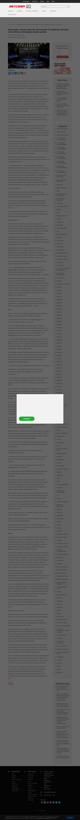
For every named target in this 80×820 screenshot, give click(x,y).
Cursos (44, 11)
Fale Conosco (12, 14)
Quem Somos (26, 1)
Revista (42, 1)
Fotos (48, 1)
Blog (53, 1)
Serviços (10, 11)
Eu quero (27, 419)
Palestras (53, 11)
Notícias (19, 11)
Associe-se (35, 1)
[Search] (68, 6)
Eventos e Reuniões (32, 11)
